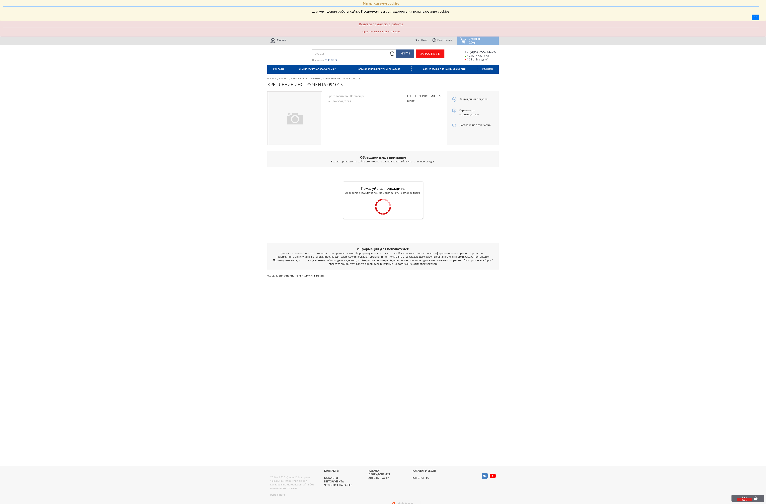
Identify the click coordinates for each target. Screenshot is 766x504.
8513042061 (332, 59)
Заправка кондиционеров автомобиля (379, 69)
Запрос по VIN (430, 53)
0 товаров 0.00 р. (475, 40)
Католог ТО (421, 478)
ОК (755, 17)
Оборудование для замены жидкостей (444, 69)
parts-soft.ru (277, 494)
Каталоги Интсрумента (334, 479)
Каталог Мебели (424, 470)
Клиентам (487, 69)
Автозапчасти (378, 478)
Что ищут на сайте (338, 485)
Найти (405, 53)
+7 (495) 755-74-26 (480, 52)
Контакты (278, 69)
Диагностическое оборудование (317, 69)
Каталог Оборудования (379, 472)
